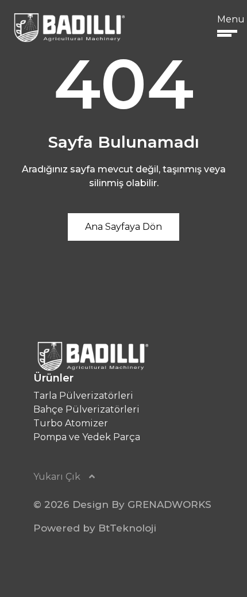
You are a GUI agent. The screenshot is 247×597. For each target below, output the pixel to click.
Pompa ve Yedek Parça (86, 437)
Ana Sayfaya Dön (123, 226)
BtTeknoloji (127, 528)
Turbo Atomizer (70, 423)
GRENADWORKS (169, 504)
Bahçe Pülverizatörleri (86, 409)
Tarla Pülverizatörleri (83, 395)
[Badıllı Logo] (68, 27)
